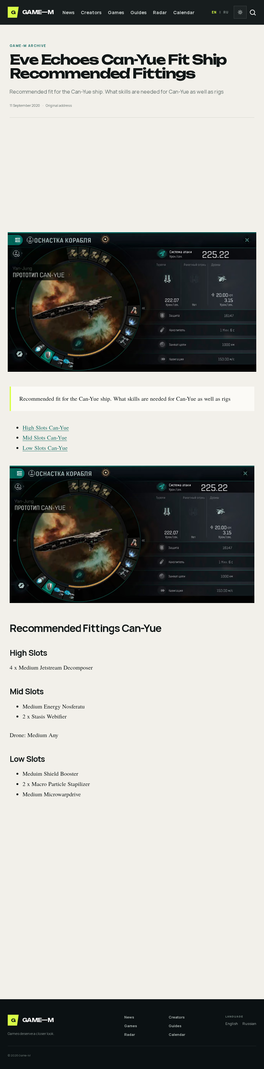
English (231, 1023)
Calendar (183, 12)
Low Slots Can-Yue (45, 448)
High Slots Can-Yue (46, 427)
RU (226, 12)
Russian (249, 1023)
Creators (91, 12)
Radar (160, 12)
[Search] (252, 12)
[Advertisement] (132, 175)
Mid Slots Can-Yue (45, 437)
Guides (138, 12)
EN (214, 12)
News (68, 12)
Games (116, 12)
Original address (59, 105)
